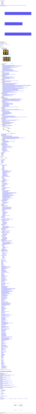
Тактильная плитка (3, 321)
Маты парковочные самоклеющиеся (4, 347)
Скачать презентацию (2, 156)
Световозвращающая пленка (4, 297)
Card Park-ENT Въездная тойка (3, 377)
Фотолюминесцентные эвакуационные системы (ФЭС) (6, 337)
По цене (7, 373)
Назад (3, 182)
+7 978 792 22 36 (18, 5)
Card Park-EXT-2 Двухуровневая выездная (4, 381)
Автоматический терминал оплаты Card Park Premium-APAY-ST (6, 387)
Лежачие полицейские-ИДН (4, 261)
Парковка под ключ (3, 152)
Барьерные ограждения (3, 332)
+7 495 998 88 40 (2, 5)
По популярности (2, 373)
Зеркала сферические (3, 278)
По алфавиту (5, 373)
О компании (2, 155)
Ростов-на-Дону (2, 3)
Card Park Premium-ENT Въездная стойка (4, 383)
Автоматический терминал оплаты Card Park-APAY (5, 375)
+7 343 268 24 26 (23, 5)
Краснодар (4, 0)
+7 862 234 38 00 (13, 5)
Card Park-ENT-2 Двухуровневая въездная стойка (5, 385)
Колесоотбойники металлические (4, 302)
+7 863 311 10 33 (8, 5)
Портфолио (2, 153)
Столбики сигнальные (3, 306)
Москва (2, 2)
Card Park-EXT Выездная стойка (3, 379)
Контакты (2, 154)
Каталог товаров (3, 369)
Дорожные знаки (3, 265)
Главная (1, 369)
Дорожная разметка (3, 341)
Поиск (6, 158)
